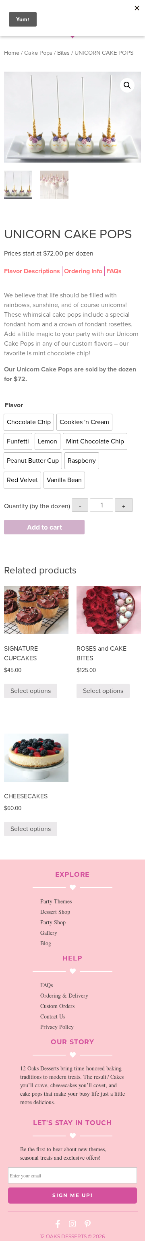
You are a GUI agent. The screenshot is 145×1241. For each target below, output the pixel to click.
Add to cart (44, 527)
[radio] (29, 422)
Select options (30, 691)
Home (11, 52)
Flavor (14, 405)
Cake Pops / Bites (47, 52)
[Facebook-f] (58, 1224)
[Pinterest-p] (87, 1224)
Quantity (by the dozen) (37, 506)
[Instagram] (72, 1224)
